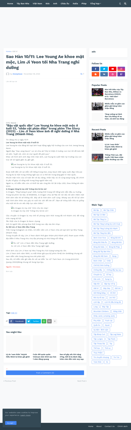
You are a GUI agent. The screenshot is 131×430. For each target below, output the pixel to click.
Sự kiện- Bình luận (101, 330)
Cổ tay (108, 275)
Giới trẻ (118, 288)
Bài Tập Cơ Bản (99, 215)
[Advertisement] (65, 27)
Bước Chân (98, 261)
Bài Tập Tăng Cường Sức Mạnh (106, 229)
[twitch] (121, 74)
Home (8, 51)
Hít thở (113, 293)
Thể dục (97, 348)
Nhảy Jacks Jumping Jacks (104, 316)
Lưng (95, 307)
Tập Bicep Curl (99, 334)
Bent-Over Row (100, 238)
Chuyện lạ (98, 275)
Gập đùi (97, 284)
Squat (107, 325)
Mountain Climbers (101, 311)
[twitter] (104, 69)
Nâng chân (117, 311)
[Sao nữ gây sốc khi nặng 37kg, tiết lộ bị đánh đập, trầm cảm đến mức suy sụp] (72, 343)
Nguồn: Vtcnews (13, 267)
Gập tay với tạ (109, 284)
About (99, 426)
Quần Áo (97, 325)
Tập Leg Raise (115, 334)
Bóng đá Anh (116, 238)
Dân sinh (97, 279)
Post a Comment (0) (45, 373)
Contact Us (109, 426)
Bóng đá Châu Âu (100, 242)
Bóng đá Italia (99, 247)
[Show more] (54, 321)
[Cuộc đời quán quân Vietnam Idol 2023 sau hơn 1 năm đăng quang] (45, 343)
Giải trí (14, 51)
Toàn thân (97, 362)
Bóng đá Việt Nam (101, 256)
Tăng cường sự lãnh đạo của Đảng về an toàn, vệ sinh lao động (114, 116)
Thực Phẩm (98, 353)
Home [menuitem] (10, 3)
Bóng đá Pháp (114, 247)
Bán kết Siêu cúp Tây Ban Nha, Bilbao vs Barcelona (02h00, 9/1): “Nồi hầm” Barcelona (114, 94)
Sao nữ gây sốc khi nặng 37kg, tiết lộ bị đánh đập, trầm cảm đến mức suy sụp (72, 356)
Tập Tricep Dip (99, 344)
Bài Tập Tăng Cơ (100, 219)
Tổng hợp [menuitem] (95, 3)
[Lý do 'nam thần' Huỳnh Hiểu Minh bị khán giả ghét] (18, 343)
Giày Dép (106, 288)
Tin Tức (116, 357)
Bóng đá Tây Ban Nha (102, 252)
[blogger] (95, 74)
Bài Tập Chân (108, 210)
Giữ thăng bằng (99, 293)
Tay (111, 344)
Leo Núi (112, 298)
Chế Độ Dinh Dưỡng (101, 265)
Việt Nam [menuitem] (37, 3)
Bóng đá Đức (117, 242)
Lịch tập (97, 302)
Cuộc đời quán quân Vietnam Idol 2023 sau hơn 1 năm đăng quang (44, 356)
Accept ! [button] (10, 423)
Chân (109, 261)
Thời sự (108, 348)
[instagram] (121, 69)
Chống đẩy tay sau (114, 270)
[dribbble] (112, 74)
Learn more (25, 415)
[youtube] (112, 69)
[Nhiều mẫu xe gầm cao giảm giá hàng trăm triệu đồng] (97, 106)
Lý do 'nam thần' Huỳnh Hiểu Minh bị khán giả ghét (18, 355)
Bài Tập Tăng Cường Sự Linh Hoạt (107, 224)
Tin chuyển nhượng (101, 357)
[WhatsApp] (44, 321)
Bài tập (96, 210)
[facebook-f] (95, 69)
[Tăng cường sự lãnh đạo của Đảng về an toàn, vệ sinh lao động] (97, 117)
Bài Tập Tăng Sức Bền (102, 233)
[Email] (49, 321)
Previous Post (10, 381)
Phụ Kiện (97, 321)
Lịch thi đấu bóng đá (113, 302)
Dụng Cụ (108, 279)
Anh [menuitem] (55, 3)
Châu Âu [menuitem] (65, 3)
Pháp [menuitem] (83, 3)
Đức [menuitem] (48, 3)
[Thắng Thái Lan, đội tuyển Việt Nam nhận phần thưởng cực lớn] (97, 158)
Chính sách (123, 426)
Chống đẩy (98, 270)
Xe (107, 362)
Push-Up (108, 321)
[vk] (104, 74)
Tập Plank (111, 339)
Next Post (81, 381)
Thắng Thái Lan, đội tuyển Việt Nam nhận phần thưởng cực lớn (114, 157)
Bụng (114, 256)
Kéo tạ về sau (99, 298)
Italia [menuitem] (75, 3)
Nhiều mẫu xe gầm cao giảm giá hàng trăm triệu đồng (115, 106)
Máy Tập (105, 307)
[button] (120, 3)
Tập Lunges (98, 339)
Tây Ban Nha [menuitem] (23, 3)
